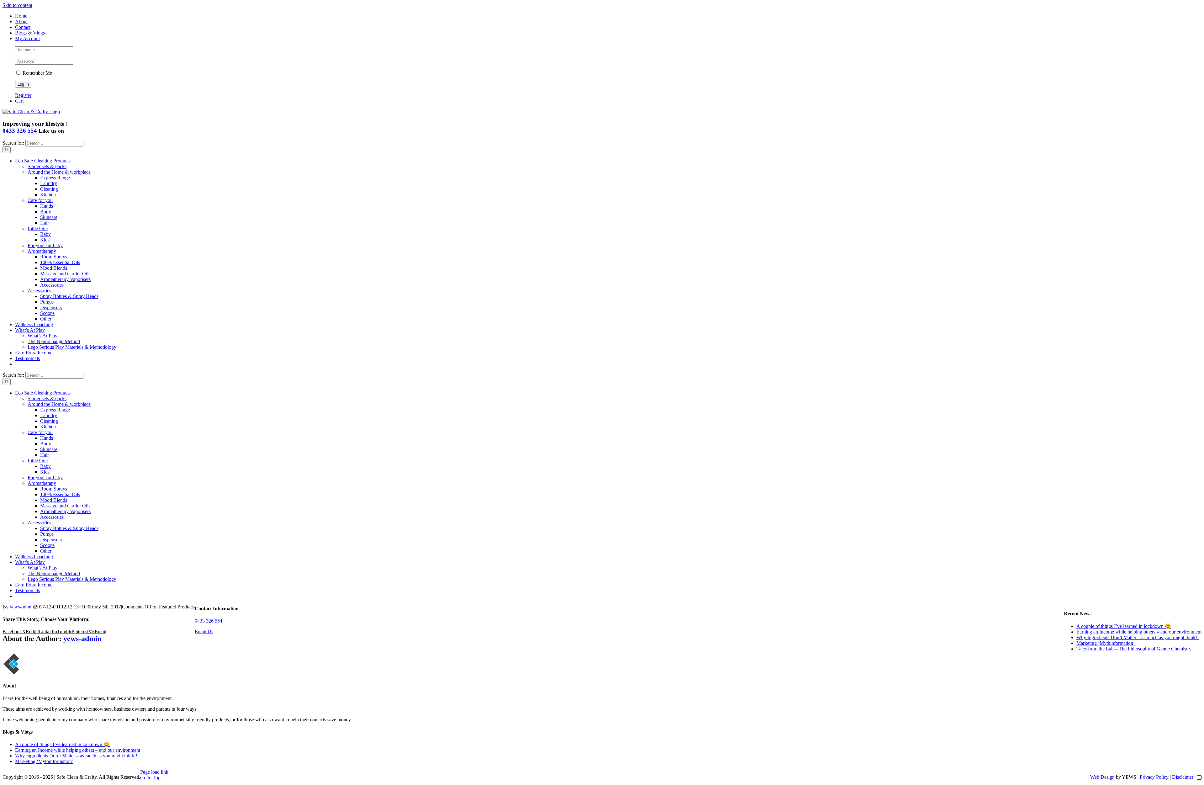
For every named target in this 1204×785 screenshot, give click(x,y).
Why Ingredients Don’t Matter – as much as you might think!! (1137, 637)
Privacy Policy (1154, 777)
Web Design (1102, 777)
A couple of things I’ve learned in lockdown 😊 (1123, 626)
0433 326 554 (20, 130)
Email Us (204, 631)
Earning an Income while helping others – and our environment (1138, 631)
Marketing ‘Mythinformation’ (1105, 643)
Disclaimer (1182, 777)
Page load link (154, 772)
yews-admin (22, 606)
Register (23, 95)
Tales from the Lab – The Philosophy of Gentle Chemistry (1133, 648)
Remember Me (36, 73)
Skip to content (17, 5)
